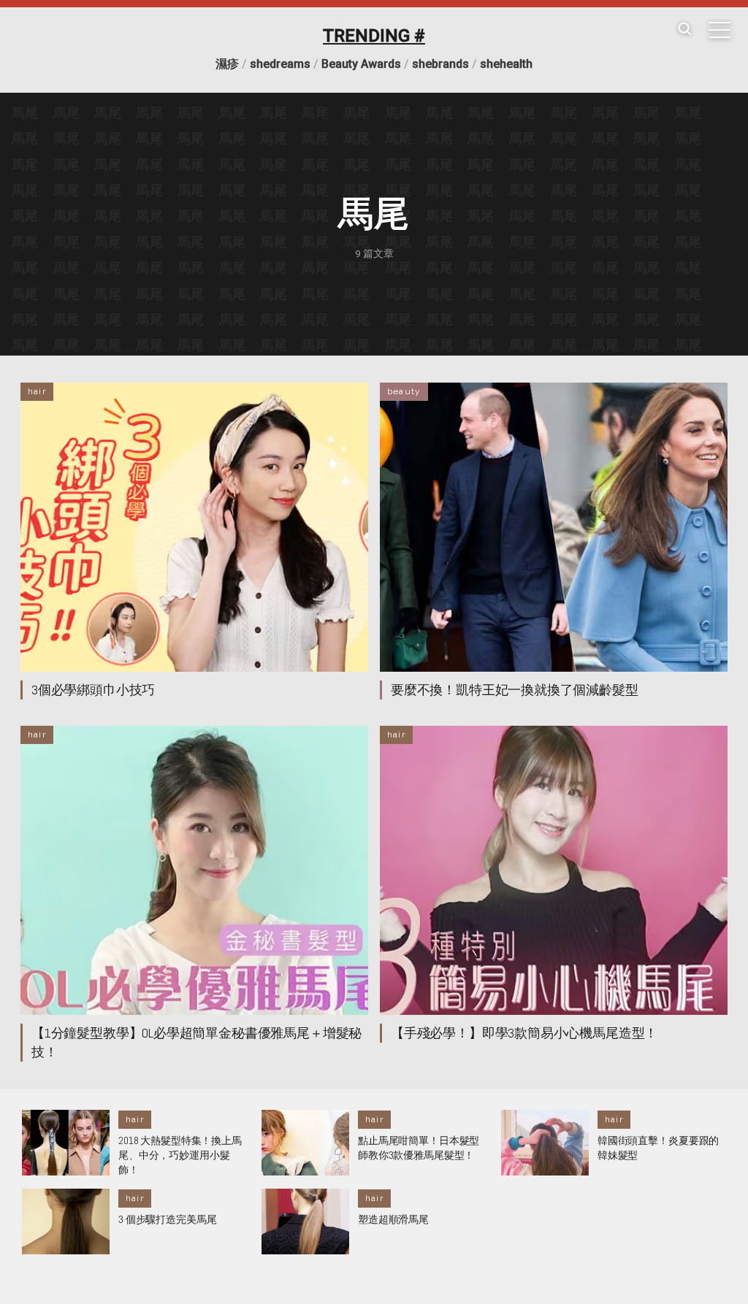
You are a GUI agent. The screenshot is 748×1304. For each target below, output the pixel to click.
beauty (404, 391)
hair (37, 391)
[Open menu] (719, 30)
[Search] (684, 30)
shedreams (280, 64)
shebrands (440, 64)
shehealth (506, 64)
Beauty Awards (361, 64)
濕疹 (227, 64)
